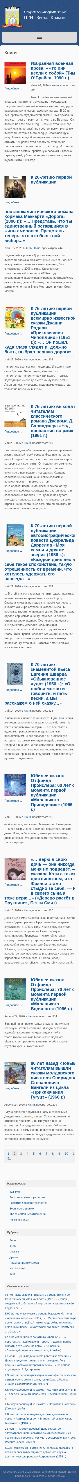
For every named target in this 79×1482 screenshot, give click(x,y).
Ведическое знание (21, 1208)
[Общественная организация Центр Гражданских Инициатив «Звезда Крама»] (12, 17)
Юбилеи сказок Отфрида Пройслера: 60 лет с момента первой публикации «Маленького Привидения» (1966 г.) (53, 792)
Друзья (13, 1257)
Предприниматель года (24, 1262)
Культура (15, 1191)
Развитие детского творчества (28, 1202)
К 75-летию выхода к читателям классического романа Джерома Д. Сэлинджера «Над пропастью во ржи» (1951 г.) (53, 421)
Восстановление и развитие (27, 1197)
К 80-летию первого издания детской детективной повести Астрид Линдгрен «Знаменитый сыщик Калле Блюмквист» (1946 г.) (38, 1419)
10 (66, 1153)
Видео (13, 1240)
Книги (55, 85)
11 (74, 1153)
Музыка (14, 1251)
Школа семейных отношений (27, 1214)
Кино (37, 248)
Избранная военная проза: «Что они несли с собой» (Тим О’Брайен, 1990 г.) (53, 70)
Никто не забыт (19, 1219)
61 (9, 1158)
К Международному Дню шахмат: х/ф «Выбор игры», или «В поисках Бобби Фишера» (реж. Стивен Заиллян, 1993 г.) (40, 1394)
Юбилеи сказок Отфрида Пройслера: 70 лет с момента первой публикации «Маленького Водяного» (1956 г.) (53, 994)
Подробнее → (13, 88)
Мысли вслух (17, 1268)
